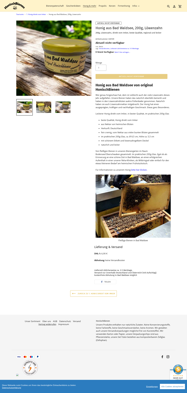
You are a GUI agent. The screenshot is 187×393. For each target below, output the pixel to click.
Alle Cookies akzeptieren (172, 386)
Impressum (63, 324)
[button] (105, 282)
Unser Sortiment (32, 321)
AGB (55, 321)
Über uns (46, 321)
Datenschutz (65, 321)
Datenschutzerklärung (11, 388)
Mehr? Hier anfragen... (122, 52)
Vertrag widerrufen (47, 324)
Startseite (20, 14)
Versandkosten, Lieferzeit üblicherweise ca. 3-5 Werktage (119, 48)
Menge (99, 62)
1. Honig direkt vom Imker (36, 14)
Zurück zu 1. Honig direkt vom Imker (96, 294)
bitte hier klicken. (139, 169)
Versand (77, 321)
